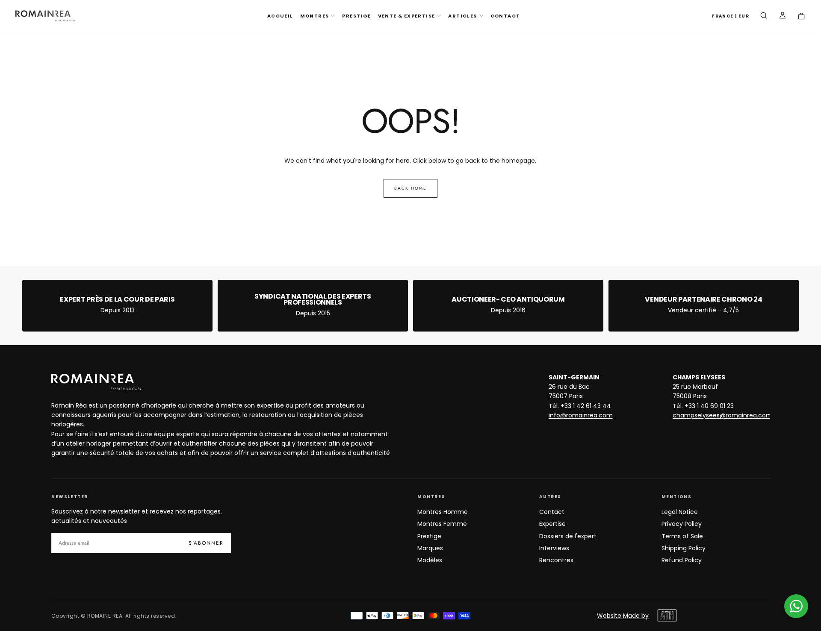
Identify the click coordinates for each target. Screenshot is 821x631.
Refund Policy (682, 560)
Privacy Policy (682, 523)
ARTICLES (462, 15)
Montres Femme (442, 523)
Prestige (429, 536)
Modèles (429, 560)
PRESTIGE (356, 15)
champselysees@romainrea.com (722, 415)
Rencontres (556, 560)
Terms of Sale (682, 536)
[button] (730, 16)
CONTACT (505, 15)
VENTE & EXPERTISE (406, 15)
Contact (551, 512)
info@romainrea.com (581, 415)
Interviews (554, 548)
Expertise (552, 523)
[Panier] (801, 16)
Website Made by (623, 615)
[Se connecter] (782, 16)
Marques (430, 548)
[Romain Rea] (96, 381)
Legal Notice (680, 512)
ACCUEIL (280, 15)
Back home (410, 188)
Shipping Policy (684, 548)
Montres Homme (442, 512)
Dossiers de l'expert (568, 536)
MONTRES (314, 15)
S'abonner (206, 543)
